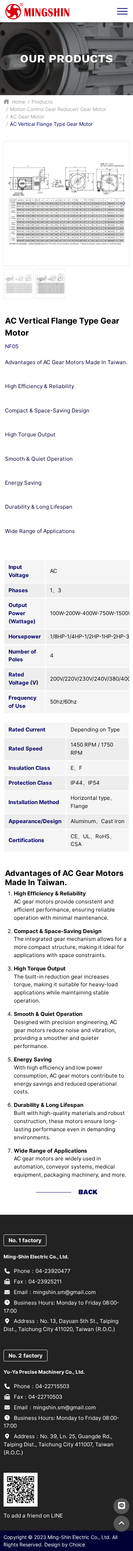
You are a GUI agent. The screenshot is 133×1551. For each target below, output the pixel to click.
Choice (77, 1544)
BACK (88, 1192)
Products (42, 102)
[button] (124, 204)
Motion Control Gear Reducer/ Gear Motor (58, 109)
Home (17, 102)
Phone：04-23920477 (41, 1271)
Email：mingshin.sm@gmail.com (54, 1292)
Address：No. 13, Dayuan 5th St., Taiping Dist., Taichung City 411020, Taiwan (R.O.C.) (61, 1325)
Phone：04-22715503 (41, 1386)
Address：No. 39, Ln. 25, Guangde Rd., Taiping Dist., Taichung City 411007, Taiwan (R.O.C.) (58, 1444)
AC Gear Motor (27, 116)
